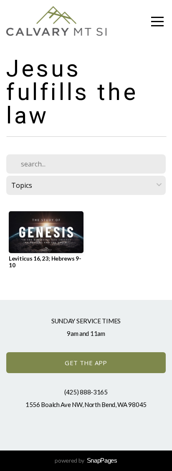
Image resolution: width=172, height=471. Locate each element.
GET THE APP (86, 362)
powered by (86, 460)
